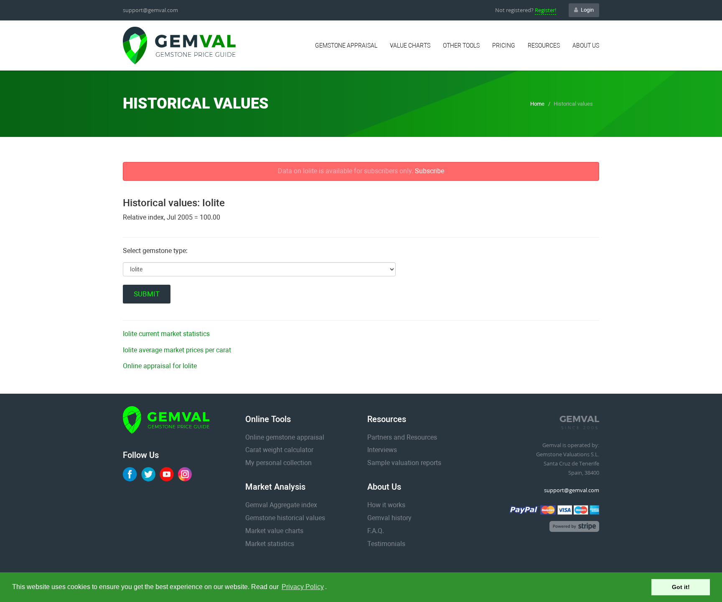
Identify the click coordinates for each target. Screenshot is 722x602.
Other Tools (461, 45)
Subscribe (429, 171)
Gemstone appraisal (346, 45)
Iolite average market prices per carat (177, 350)
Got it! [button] (681, 587)
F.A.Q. (375, 531)
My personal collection (278, 463)
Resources (544, 45)
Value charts (410, 45)
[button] (329, 588)
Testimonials (386, 544)
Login (587, 10)
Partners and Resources (402, 437)
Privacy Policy (303, 586)
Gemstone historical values (285, 518)
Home (537, 104)
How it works (386, 505)
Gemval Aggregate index (281, 505)
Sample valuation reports (404, 463)
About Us (585, 45)
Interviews (382, 450)
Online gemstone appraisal (284, 437)
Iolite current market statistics (166, 334)
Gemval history (389, 518)
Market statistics (269, 544)
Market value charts (274, 531)
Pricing (503, 45)
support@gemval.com (150, 10)
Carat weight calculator (279, 450)
